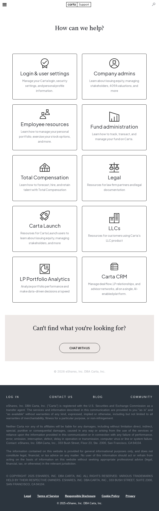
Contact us (61, 397)
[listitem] (44, 76)
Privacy (130, 496)
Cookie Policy (110, 496)
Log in (12, 397)
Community (142, 397)
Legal (27, 496)
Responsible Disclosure (80, 496)
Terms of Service (48, 496)
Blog (98, 397)
